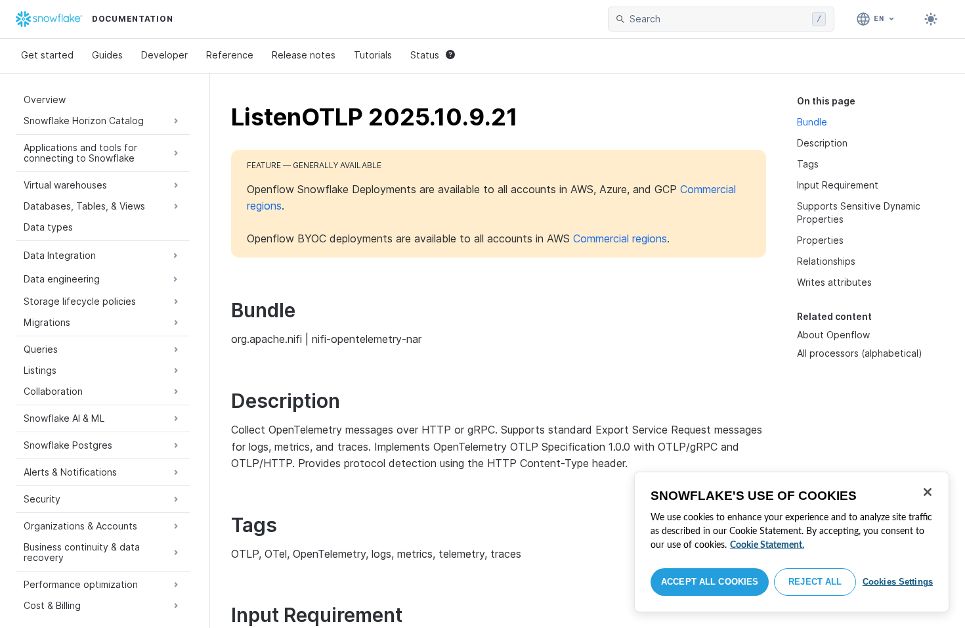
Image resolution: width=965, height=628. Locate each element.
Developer (164, 54)
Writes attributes (834, 282)
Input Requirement (837, 185)
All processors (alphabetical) (859, 353)
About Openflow (833, 334)
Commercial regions (620, 238)
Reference (229, 54)
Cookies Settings (898, 582)
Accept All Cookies (709, 582)
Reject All (815, 582)
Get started (47, 54)
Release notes (303, 54)
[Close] (927, 492)
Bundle (812, 121)
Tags (808, 163)
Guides (107, 54)
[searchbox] (718, 19)
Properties (820, 240)
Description (822, 142)
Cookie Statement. (767, 545)
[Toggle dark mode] (931, 19)
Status (424, 54)
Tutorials (373, 54)
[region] (791, 542)
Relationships (826, 261)
